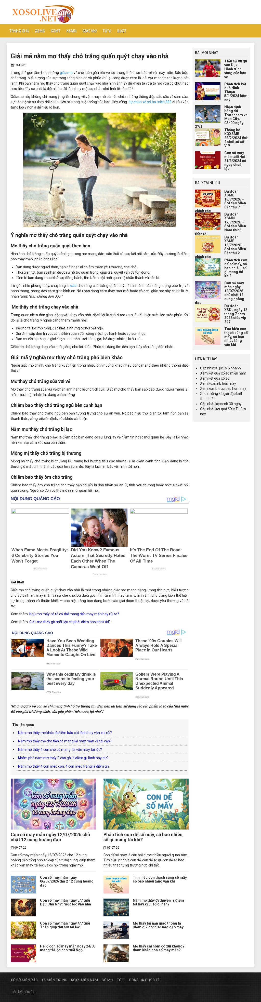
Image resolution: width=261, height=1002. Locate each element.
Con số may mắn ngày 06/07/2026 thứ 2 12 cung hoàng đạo (67, 881)
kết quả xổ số (218, 378)
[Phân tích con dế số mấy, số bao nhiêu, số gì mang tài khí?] (146, 804)
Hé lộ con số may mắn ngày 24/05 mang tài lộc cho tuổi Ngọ (68, 948)
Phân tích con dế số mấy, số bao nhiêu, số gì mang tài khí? (143, 837)
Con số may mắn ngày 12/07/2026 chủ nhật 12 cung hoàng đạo (50, 837)
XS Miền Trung (54, 980)
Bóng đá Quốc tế (144, 980)
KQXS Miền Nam (84, 980)
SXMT (233, 409)
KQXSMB (222, 368)
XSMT (55, 31)
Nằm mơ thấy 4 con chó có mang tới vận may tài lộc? (60, 749)
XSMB (40, 31)
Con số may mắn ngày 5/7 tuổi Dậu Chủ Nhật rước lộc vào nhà (65, 902)
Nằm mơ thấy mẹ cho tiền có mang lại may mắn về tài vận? (65, 741)
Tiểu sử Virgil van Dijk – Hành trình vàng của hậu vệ (235, 69)
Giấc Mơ (89, 31)
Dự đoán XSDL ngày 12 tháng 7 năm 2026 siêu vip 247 (235, 314)
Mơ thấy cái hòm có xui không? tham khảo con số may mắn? (159, 948)
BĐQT (121, 31)
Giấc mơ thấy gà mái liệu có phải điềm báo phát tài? (70, 622)
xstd (73, 286)
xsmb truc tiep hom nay (227, 388)
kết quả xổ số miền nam (227, 373)
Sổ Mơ (107, 980)
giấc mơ (66, 73)
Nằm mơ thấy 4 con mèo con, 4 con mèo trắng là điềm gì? (63, 766)
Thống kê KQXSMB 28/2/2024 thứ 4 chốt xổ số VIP (235, 138)
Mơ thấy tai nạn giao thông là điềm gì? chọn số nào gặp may (158, 925)
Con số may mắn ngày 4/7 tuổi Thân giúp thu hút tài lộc (65, 925)
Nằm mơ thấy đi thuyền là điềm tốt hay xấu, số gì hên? (158, 902)
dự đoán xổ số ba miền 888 (150, 102)
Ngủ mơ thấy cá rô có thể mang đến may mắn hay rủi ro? (74, 614)
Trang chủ (19, 31)
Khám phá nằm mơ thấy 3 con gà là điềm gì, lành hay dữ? (63, 758)
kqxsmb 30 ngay (228, 404)
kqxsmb (214, 383)
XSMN (71, 31)
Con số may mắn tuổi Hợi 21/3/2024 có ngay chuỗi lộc (235, 161)
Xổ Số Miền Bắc (24, 980)
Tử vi (107, 31)
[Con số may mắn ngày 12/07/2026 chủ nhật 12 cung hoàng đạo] (53, 804)
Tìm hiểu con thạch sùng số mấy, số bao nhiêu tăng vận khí (160, 879)
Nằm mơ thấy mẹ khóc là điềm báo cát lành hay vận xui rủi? (65, 733)
